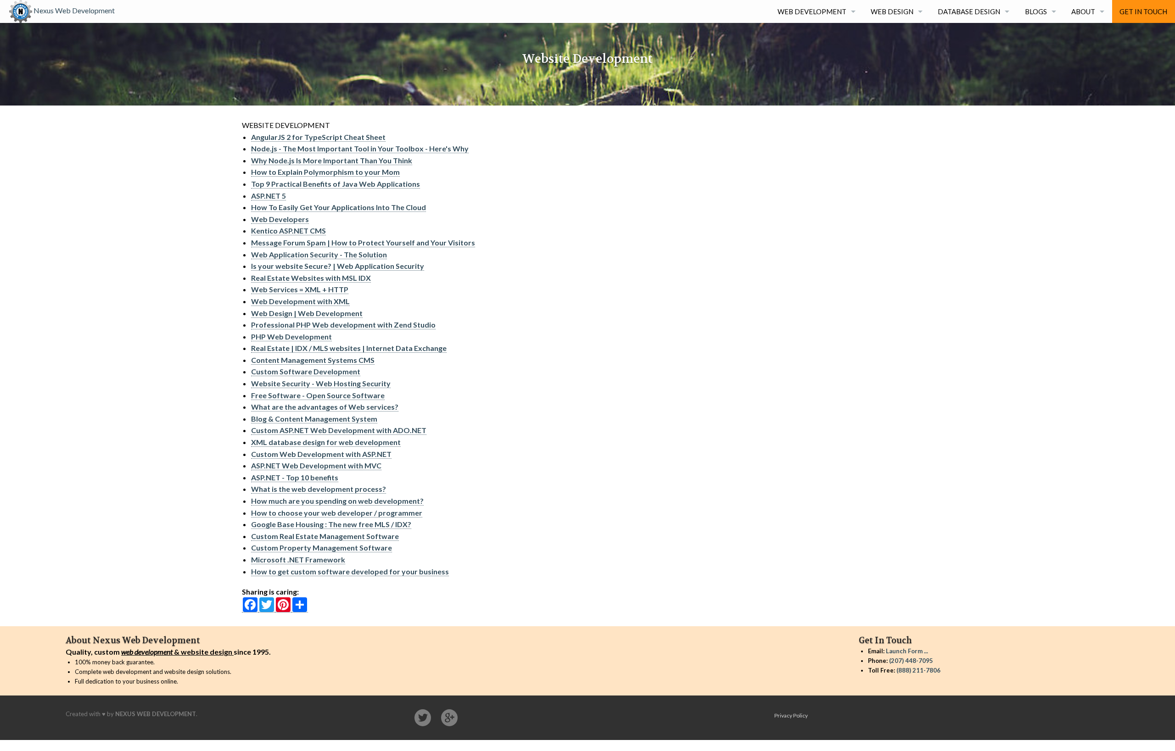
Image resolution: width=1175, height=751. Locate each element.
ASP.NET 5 (268, 195)
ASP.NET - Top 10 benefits (294, 477)
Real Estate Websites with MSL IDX (311, 277)
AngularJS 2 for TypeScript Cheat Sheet (318, 137)
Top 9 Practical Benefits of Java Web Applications (335, 183)
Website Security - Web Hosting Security (321, 383)
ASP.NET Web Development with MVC (316, 465)
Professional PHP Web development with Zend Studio (343, 324)
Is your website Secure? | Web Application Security (337, 265)
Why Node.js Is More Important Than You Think (331, 160)
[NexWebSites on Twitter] (422, 717)
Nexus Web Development (73, 10)
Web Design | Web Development (307, 313)
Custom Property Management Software (321, 547)
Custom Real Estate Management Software (325, 536)
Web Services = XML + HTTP (299, 289)
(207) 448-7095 (911, 660)
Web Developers (280, 219)
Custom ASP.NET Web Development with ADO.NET (338, 430)
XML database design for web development (326, 442)
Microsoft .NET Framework (298, 559)
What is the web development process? (318, 488)
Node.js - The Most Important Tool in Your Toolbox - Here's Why (360, 148)
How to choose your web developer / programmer (336, 512)
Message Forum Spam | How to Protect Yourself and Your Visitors (363, 242)
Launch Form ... (907, 651)
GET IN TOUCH (1143, 11)
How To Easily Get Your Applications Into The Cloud (338, 207)
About (1083, 11)
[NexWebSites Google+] (449, 717)
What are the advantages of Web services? (324, 406)
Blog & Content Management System (314, 418)
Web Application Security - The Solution (319, 254)
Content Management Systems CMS (313, 360)
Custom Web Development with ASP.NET (321, 454)
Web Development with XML (300, 301)
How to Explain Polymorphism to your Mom (325, 171)
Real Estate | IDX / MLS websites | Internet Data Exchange (349, 348)
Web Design (892, 11)
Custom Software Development (305, 371)
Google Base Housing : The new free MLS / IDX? (331, 524)
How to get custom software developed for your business (350, 571)
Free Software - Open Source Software (318, 395)
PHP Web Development (291, 336)
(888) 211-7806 (918, 670)
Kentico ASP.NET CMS (288, 230)
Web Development (812, 11)
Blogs (1036, 11)
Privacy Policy (791, 715)
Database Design (969, 11)
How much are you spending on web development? (337, 500)
